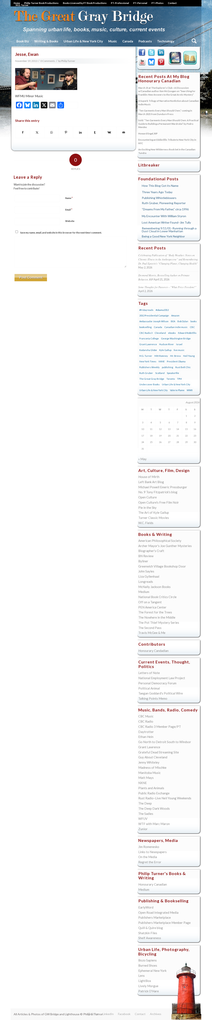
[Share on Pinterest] (66, 132)
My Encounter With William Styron (164, 216)
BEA (173, 321)
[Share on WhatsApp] (52, 132)
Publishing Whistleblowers (159, 198)
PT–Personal (140, 3)
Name (69, 198)
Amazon (175, 315)
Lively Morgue (148, 986)
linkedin (161, 53)
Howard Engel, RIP (148, 133)
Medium (143, 592)
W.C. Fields (145, 523)
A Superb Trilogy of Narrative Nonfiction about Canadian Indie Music (168, 102)
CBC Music (145, 716)
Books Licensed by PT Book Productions (85, 3)
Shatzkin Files (147, 933)
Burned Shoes (147, 965)
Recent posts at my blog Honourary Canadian (163, 78)
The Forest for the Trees (155, 612)
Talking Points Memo (152, 698)
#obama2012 (162, 310)
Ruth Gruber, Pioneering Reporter (164, 203)
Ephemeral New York (152, 970)
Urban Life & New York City (176, 384)
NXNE (162, 361)
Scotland (160, 373)
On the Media (147, 857)
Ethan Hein (145, 737)
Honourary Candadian (153, 650)
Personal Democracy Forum (157, 683)
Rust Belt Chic (183, 367)
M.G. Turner (22, 5)
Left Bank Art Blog (151, 482)
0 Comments (47, 60)
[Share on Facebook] (22, 132)
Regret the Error (149, 862)
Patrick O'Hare (148, 991)
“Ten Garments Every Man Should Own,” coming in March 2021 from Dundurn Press (165, 112)
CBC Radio (145, 721)
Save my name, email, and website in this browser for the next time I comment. (61, 232)
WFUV (142, 818)
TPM (179, 378)
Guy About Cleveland (152, 757)
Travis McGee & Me (151, 633)
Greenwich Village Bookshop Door (162, 566)
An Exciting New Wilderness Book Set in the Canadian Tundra (166, 151)
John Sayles (146, 571)
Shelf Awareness (149, 938)
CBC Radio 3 (145, 333)
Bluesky (152, 62)
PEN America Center (152, 607)
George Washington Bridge (176, 338)
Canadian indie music (176, 327)
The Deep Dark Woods (154, 808)
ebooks (172, 333)
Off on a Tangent (150, 602)
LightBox (144, 981)
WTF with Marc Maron (154, 824)
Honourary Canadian (190, 59)
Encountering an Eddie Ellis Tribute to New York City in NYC (167, 141)
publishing (167, 367)
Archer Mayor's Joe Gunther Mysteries (165, 546)
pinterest (161, 62)
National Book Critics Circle (157, 597)
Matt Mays (146, 777)
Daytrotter (146, 732)
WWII (190, 390)
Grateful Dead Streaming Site (158, 752)
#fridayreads (146, 310)
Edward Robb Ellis (187, 333)
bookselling (145, 327)
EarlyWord (145, 907)
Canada (158, 327)
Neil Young (189, 355)
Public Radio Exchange (154, 793)
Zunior (143, 829)
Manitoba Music (149, 773)
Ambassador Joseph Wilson (154, 321)
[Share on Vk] (109, 132)
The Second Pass (149, 628)
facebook (143, 53)
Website (69, 221)
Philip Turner (68, 60)
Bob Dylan (182, 321)
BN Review (145, 556)
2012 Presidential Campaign (154, 315)
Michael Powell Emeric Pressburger (162, 487)
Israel (179, 344)
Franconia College (149, 338)
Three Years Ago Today (157, 192)
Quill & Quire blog (150, 928)
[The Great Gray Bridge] (90, 21)
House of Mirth (148, 477)
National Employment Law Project (161, 678)
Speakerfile (173, 373)
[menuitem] (41, 3)
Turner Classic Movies (153, 518)
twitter (152, 53)
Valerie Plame (177, 390)
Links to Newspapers (152, 852)
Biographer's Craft (151, 551)
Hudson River (166, 344)
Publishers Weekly (149, 367)
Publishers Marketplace (154, 917)
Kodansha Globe (148, 350)
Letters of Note (149, 673)
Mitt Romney (161, 355)
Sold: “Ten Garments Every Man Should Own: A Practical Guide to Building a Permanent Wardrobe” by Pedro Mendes (168, 123)
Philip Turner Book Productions (41, 3)
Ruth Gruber (146, 373)
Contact (172, 3)
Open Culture (147, 497)
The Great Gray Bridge (151, 378)
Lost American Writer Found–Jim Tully (166, 222)
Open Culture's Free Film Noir (158, 502)
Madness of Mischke (152, 767)
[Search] (193, 41)
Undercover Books (149, 384)
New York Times (147, 361)
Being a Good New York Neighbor (163, 236)
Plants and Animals (151, 788)
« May (142, 459)
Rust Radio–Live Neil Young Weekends (164, 798)
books (193, 321)
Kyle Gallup (174, 59)
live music (179, 350)
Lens (141, 975)
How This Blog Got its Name (160, 185)
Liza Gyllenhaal (148, 576)
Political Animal (149, 688)
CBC (192, 327)
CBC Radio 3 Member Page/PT (159, 726)
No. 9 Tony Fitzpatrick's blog (157, 492)
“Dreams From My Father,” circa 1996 (165, 209)
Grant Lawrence (148, 344)
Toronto (170, 378)
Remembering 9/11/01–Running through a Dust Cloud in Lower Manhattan (169, 229)
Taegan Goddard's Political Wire (160, 693)
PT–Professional (120, 3)
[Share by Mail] (124, 132)
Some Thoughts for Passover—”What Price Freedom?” (167, 287)
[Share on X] (37, 132)
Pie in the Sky (147, 507)
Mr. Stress (175, 355)
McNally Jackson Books (154, 587)
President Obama (176, 361)
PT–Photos (158, 3)
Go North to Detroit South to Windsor (164, 742)
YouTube (143, 62)
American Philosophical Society (159, 540)
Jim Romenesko (148, 847)
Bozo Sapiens (147, 960)
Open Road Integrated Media (158, 912)
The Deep (145, 803)
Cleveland (160, 333)
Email (68, 209)
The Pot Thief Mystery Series (158, 622)
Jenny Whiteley (148, 762)
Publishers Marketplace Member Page (164, 922)
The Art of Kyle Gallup (153, 512)
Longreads (145, 581)
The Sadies (145, 813)
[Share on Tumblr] (95, 132)
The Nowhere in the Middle (156, 617)
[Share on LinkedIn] (80, 132)
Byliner (143, 561)
